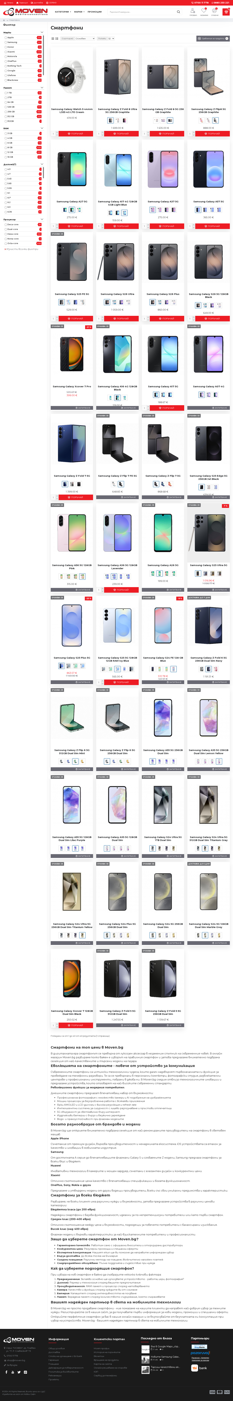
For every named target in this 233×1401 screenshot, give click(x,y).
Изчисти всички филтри (22, 249)
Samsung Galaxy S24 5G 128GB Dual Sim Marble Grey (208, 925)
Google (11, 70)
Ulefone (11, 75)
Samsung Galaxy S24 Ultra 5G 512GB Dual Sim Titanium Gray (209, 839)
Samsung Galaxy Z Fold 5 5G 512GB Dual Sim (118, 1012)
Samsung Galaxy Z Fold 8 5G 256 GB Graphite (163, 111)
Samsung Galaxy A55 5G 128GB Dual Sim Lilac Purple (71, 839)
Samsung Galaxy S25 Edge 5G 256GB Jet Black (208, 477)
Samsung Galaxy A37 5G (163, 201)
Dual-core (12, 229)
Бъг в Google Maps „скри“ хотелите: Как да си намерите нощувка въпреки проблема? (166, 1346)
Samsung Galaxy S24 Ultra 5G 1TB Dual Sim (163, 839)
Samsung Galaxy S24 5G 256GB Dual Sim (163, 925)
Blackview (12, 80)
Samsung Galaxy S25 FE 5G (72, 294)
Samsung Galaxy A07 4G (208, 386)
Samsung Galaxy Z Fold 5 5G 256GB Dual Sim (163, 1012)
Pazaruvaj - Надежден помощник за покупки (200, 1359)
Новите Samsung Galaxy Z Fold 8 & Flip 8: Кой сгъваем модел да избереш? (166, 1357)
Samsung (12, 42)
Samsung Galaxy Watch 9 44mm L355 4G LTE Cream (72, 111)
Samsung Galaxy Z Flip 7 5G (163, 475)
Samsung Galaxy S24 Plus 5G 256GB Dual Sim (117, 925)
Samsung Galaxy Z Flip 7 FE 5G (117, 475)
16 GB (10, 157)
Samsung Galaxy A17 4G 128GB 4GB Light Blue (117, 203)
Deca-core (12, 224)
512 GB (10, 116)
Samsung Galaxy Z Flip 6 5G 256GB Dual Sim (117, 752)
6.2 (8, 202)
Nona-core (13, 239)
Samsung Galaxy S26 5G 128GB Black (208, 296)
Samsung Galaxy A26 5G (163, 565)
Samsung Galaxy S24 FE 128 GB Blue (163, 659)
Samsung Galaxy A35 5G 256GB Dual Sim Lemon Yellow (208, 752)
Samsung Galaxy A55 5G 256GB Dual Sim (163, 752)
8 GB (9, 147)
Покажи (102, 38)
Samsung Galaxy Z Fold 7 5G (72, 475)
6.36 (9, 212)
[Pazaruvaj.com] (200, 1353)
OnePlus (11, 61)
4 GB (9, 138)
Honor (10, 47)
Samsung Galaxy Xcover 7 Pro (72, 386)
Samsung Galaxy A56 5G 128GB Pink (72, 567)
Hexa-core (12, 234)
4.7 (8, 174)
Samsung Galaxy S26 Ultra (117, 294)
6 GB (9, 143)
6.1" (9, 197)
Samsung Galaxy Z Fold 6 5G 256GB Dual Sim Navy (209, 659)
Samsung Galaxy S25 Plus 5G (72, 657)
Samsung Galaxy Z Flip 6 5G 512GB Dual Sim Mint (72, 752)
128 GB (10, 107)
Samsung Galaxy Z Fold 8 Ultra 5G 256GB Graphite (117, 111)
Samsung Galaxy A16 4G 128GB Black (117, 388)
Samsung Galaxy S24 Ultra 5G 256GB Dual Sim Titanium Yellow (71, 925)
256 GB (11, 111)
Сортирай (67, 38)
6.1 (8, 193)
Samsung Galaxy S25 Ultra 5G (208, 565)
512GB (10, 121)
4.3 (8, 169)
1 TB (9, 93)
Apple (10, 37)
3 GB (9, 133)
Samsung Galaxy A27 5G (72, 201)
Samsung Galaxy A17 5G (163, 386)
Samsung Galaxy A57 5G (208, 201)
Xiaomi (11, 52)
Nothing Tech (14, 66)
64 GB (10, 102)
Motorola (12, 56)
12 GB (10, 152)
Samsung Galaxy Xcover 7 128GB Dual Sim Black (72, 1012)
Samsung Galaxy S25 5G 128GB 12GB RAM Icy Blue (117, 659)
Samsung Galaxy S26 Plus (163, 294)
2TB (9, 97)
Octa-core (12, 243)
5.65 (9, 183)
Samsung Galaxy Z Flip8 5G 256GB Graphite (208, 111)
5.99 (9, 188)
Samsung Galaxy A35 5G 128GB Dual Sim (117, 839)
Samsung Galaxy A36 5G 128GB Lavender (117, 567)
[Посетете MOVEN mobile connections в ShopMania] (199, 1347)
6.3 (8, 207)
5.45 (9, 178)
